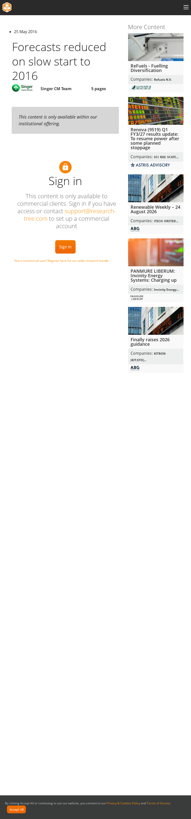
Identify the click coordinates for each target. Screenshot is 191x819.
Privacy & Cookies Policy (123, 803)
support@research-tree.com (70, 214)
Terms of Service (158, 803)
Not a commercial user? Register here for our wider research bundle (61, 261)
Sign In (65, 247)
